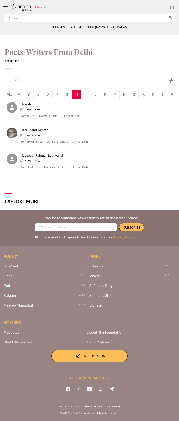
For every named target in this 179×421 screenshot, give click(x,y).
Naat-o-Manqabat (18, 305)
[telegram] (111, 389)
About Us (11, 332)
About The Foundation (105, 332)
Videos (95, 276)
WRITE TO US (94, 355)
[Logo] (21, 7)
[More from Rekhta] (172, 7)
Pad (7, 285)
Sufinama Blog (101, 285)
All (9, 94)
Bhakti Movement (18, 342)
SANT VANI (77, 27)
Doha (8, 276)
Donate (96, 305)
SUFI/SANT (59, 27)
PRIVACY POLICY (68, 406)
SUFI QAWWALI (97, 27)
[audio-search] (170, 17)
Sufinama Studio (103, 295)
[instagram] (100, 389)
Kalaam (10, 295)
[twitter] (78, 389)
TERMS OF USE (92, 406)
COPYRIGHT (114, 406)
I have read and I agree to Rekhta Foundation (88, 237)
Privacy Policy (124, 237)
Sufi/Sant (11, 266)
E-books (96, 266)
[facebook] (67, 389)
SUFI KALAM (119, 27)
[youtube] (89, 389)
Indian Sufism (98, 342)
